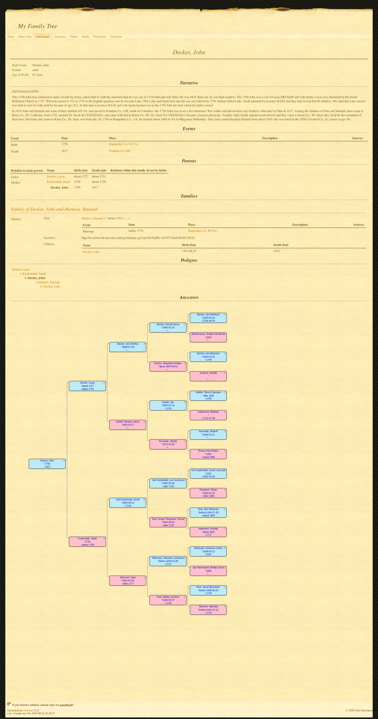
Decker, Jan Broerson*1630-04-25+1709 (208, 356)
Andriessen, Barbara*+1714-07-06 (208, 415)
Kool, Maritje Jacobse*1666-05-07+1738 (168, 600)
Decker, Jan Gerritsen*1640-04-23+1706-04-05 (208, 317)
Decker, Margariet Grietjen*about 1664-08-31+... (168, 366)
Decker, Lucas (56, 176)
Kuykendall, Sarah (58, 182)
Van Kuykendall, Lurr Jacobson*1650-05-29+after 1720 (168, 483)
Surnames (60, 36)
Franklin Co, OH (119, 151)
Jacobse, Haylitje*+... (208, 376)
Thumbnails (99, 36)
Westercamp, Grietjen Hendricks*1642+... (208, 337)
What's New (25, 36)
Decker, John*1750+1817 (47, 463)
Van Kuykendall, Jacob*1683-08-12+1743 (128, 502)
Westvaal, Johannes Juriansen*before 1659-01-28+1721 (168, 561)
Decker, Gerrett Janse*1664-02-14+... (168, 327)
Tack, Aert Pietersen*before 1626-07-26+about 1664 (208, 512)
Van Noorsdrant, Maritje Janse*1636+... (208, 570)
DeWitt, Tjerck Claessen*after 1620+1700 (208, 395)
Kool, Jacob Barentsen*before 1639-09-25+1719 (208, 590)
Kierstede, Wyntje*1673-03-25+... (168, 444)
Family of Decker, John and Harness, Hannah (54, 209)
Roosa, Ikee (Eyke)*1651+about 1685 (208, 454)
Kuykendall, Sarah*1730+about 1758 (87, 541)
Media (85, 36)
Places (74, 36)
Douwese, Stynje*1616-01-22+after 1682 (208, 493)
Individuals (43, 36)
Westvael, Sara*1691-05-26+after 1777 (128, 580)
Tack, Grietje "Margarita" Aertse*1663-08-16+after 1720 (168, 522)
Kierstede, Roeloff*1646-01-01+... (208, 434)
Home (10, 36)
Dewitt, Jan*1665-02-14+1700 (168, 405)
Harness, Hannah (92, 218)
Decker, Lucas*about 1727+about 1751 (87, 385)
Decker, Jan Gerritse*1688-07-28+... (127, 347)
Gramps (27, 710)
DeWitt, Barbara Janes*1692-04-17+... (127, 424)
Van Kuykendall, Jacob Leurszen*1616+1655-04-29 (208, 473)
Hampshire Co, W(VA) (123, 144)
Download (115, 36)
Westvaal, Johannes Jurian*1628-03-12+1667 (208, 551)
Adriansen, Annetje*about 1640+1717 (208, 532)
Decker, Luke (91, 251)
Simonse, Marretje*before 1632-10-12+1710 (208, 609)
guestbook (66, 704)
